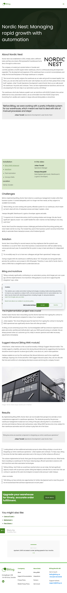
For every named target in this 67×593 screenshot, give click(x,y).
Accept (43, 305)
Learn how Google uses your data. (14, 297)
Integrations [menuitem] (37, 576)
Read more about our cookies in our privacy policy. (19, 301)
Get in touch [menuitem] (37, 584)
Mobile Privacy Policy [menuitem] (23, 584)
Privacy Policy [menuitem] (21, 580)
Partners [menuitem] (36, 580)
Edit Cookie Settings (29, 305)
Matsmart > (8, 520)
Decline (56, 305)
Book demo (50, 497)
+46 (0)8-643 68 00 (55, 577)
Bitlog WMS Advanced (12, 165)
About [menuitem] (19, 572)
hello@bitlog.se (54, 574)
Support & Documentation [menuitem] (25, 576)
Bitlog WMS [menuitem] (37, 572)
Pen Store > (8, 523)
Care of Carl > (9, 516)
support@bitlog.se (55, 583)
